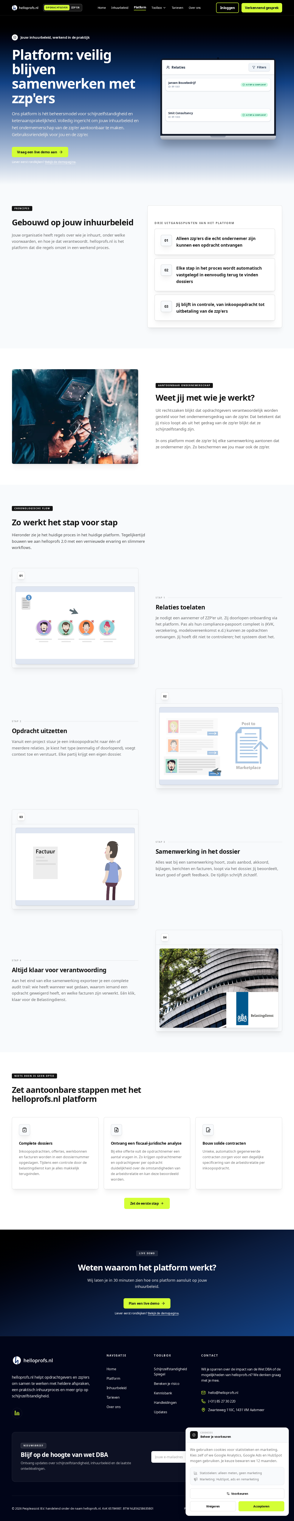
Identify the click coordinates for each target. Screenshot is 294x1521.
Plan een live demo (144, 1303)
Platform (113, 1378)
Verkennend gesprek (262, 7)
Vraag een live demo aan (37, 152)
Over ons (114, 1406)
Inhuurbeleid (117, 1388)
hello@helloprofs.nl (223, 1392)
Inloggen (227, 7)
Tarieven (113, 1397)
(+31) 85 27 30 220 (221, 1401)
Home (111, 1369)
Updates (160, 1412)
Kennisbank (163, 1393)
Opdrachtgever (57, 7)
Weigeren (213, 1506)
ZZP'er (75, 7)
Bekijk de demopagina (60, 162)
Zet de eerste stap (144, 1203)
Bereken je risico (166, 1383)
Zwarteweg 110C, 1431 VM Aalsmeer (236, 1409)
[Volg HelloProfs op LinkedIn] (17, 1413)
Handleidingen (165, 1402)
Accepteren (261, 1506)
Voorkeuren (239, 1494)
